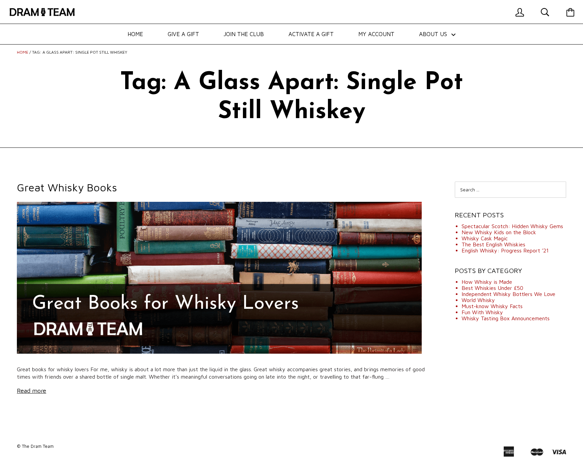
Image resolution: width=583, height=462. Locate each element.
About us (434, 34)
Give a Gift (183, 34)
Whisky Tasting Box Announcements (506, 318)
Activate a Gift (311, 34)
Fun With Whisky (482, 312)
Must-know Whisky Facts (492, 306)
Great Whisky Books (67, 187)
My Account (376, 34)
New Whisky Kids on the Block (499, 232)
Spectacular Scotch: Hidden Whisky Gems (512, 226)
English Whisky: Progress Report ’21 (505, 250)
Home (135, 34)
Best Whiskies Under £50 (492, 288)
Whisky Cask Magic (485, 238)
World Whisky (478, 300)
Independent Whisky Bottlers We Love (508, 294)
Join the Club (244, 34)
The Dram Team (38, 446)
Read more (31, 390)
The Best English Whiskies (493, 244)
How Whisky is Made (487, 282)
